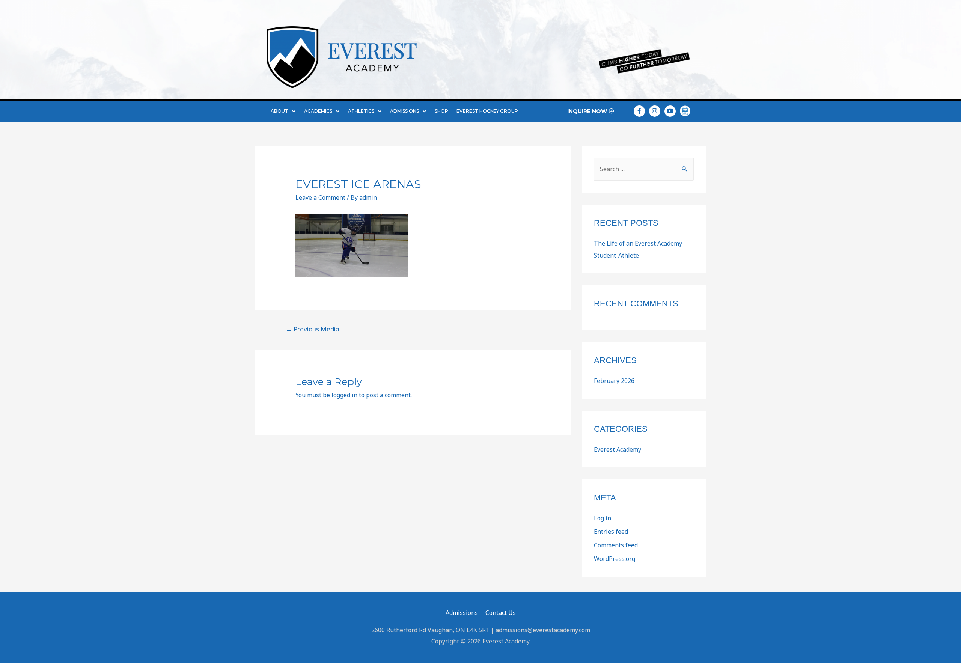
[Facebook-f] (639, 111)
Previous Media (312, 329)
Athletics (361, 111)
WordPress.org (614, 559)
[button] (590, 111)
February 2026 (614, 381)
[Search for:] (644, 169)
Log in (602, 518)
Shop (441, 111)
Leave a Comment (320, 197)
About (279, 111)
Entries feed (611, 531)
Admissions (404, 111)
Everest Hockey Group (487, 111)
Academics (318, 111)
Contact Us (500, 613)
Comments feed (616, 545)
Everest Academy (617, 449)
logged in (344, 395)
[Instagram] (654, 111)
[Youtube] (670, 111)
